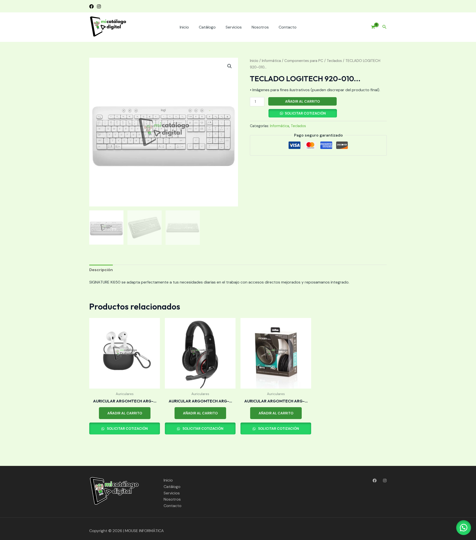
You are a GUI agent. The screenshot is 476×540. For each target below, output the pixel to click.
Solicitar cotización (305, 113)
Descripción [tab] (101, 269)
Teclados (334, 60)
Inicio (184, 27)
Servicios (234, 27)
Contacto (288, 27)
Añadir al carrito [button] (124, 413)
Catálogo (207, 27)
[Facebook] (91, 6)
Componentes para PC (303, 60)
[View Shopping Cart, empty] (371, 27)
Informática (271, 60)
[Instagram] (99, 6)
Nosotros (260, 27)
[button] (384, 27)
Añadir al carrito (302, 101)
